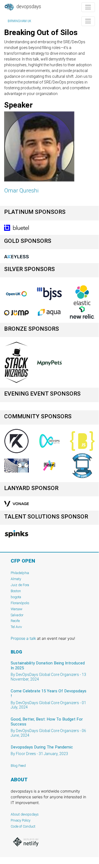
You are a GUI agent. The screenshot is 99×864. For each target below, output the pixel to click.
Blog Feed (18, 766)
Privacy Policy (20, 820)
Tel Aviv (16, 627)
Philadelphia (20, 573)
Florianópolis (20, 603)
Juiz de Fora (20, 585)
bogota (16, 597)
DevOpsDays (28, 6)
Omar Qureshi (21, 190)
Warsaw (16, 609)
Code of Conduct (23, 826)
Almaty (16, 579)
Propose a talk (23, 638)
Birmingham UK (19, 21)
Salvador (17, 615)
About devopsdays (25, 814)
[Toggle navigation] (88, 7)
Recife (15, 621)
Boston (16, 591)
